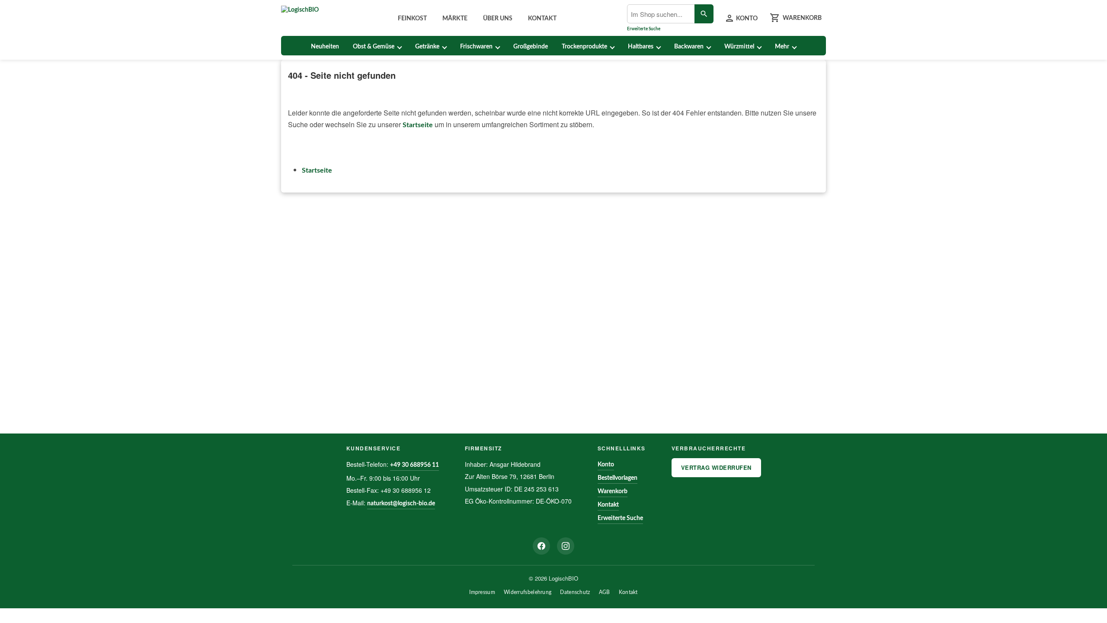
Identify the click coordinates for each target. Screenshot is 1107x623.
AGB (604, 592)
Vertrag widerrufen (716, 467)
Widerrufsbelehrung (527, 592)
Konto (606, 465)
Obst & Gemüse (373, 47)
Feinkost (412, 19)
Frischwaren (476, 47)
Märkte (454, 19)
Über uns (497, 19)
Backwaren (689, 47)
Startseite (418, 125)
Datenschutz (575, 592)
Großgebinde (530, 47)
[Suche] (703, 13)
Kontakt (542, 19)
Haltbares (640, 47)
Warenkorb (612, 491)
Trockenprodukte (584, 47)
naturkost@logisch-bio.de (401, 504)
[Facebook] (541, 546)
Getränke (427, 47)
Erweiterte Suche (643, 29)
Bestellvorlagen (617, 478)
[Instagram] (565, 546)
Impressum (482, 592)
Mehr (782, 47)
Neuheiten (325, 47)
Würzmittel (739, 47)
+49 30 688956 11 (414, 465)
